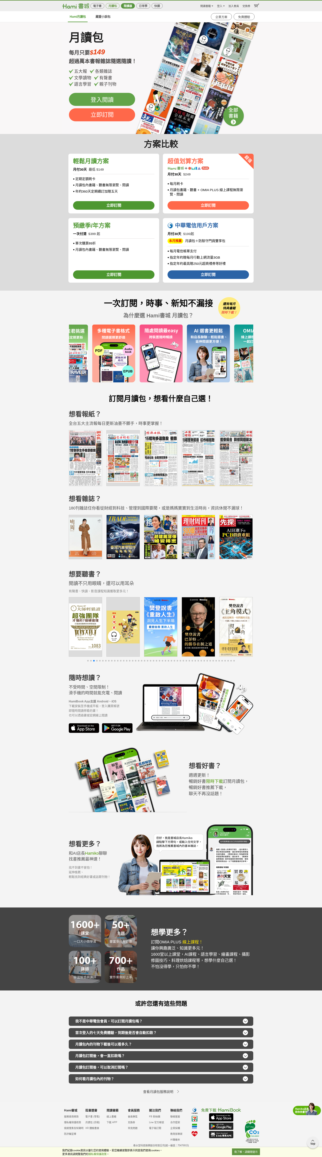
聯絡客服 (175, 1116)
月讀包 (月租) (92, 1122)
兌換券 (246, 5)
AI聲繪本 (175, 1139)
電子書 (97, 5)
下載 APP (112, 1122)
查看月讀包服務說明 (158, 1092)
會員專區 (133, 1116)
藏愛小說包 (103, 16)
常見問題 (133, 1128)
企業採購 (175, 1128)
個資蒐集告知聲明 (73, 1128)
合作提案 (175, 1122)
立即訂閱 (102, 114)
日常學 (143, 5)
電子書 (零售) (92, 1116)
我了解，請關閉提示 (246, 1151)
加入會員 (233, 5)
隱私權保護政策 (72, 1122)
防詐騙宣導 (70, 1133)
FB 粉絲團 (154, 1116)
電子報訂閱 (155, 1128)
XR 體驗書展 (92, 1128)
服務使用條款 (71, 1116)
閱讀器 (128, 5)
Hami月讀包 (78, 16)
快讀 (157, 5)
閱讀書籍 (205, 5)
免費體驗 (244, 17)
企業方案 (221, 17)
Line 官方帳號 (156, 1122)
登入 (219, 5)
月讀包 (112, 5)
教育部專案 (176, 1133)
